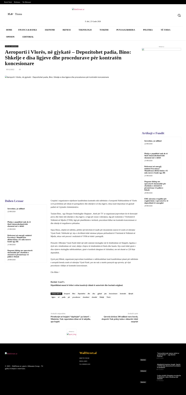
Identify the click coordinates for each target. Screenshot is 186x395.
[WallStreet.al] (93, 13)
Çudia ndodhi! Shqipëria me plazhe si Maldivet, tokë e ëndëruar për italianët (169, 377)
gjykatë (100, 294)
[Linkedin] (158, 15)
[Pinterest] (172, 15)
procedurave (76, 297)
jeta (105, 294)
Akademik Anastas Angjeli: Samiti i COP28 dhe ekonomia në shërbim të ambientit (169, 366)
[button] (179, 15)
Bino (73, 294)
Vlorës (109, 297)
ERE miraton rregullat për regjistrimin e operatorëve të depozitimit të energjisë (156, 201)
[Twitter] (152, 15)
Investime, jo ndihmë (16, 209)
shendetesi (86, 297)
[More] (138, 69)
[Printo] (126, 69)
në (58, 297)
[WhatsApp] (109, 69)
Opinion (143, 360)
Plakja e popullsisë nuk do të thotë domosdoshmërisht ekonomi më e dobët (19, 224)
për (69, 297)
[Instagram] (165, 15)
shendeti (94, 297)
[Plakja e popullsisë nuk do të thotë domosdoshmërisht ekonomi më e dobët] (39, 225)
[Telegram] (132, 69)
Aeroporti (67, 294)
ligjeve (53, 297)
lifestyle (131, 294)
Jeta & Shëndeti (11, 46)
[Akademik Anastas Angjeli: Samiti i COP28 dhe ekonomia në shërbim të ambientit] (148, 367)
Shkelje (101, 297)
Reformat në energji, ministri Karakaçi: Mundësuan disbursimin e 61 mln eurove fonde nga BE (19, 238)
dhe (89, 294)
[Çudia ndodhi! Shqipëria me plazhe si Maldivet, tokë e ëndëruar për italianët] (148, 378)
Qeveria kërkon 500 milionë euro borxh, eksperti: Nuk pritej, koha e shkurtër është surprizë (120, 319)
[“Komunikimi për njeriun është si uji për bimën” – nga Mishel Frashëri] (148, 356)
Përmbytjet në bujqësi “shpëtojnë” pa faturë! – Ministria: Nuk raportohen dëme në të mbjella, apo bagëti (71, 319)
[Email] (120, 69)
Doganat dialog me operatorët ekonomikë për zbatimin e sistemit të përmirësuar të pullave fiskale (20, 253)
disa (93, 294)
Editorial (143, 371)
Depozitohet (81, 294)
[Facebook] (145, 15)
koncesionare (113, 294)
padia (63, 297)
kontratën (123, 294)
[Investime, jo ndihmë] (39, 212)
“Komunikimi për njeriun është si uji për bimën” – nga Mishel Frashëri (168, 354)
